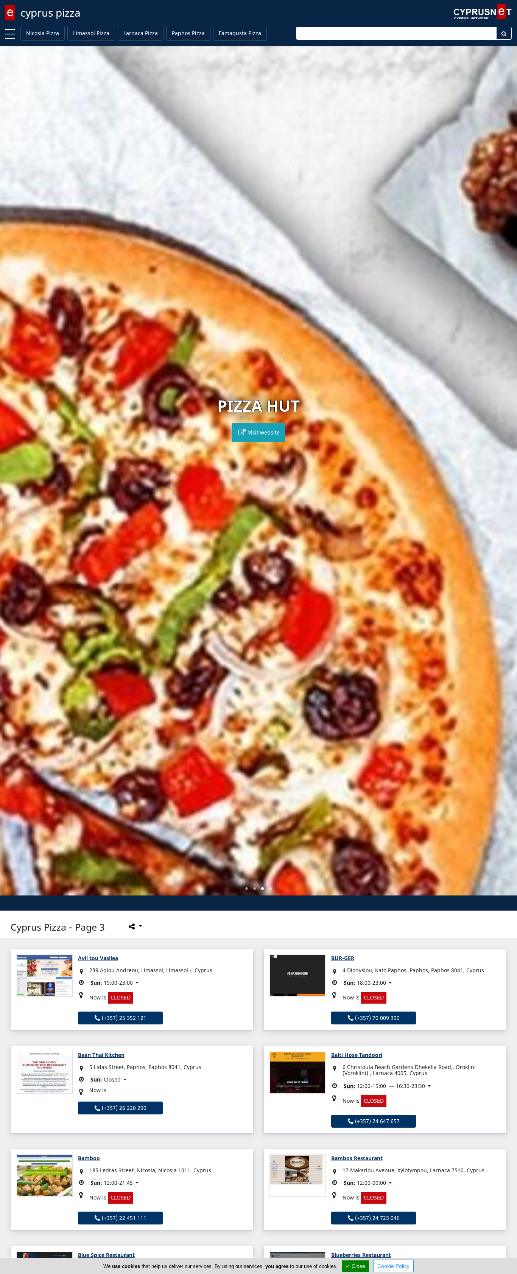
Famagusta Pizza (240, 33)
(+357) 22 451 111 (123, 1217)
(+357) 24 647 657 (376, 1121)
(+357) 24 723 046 (376, 1217)
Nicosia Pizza (42, 33)
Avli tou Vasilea (98, 958)
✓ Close (355, 1266)
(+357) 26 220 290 (123, 1107)
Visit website (263, 432)
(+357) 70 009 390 (376, 1017)
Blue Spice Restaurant (106, 1254)
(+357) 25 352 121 (123, 1017)
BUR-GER (342, 958)
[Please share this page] (134, 926)
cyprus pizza (50, 12)
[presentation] (13, 476)
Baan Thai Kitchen (101, 1054)
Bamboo (89, 1158)
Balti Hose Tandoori (356, 1054)
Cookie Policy (393, 1266)
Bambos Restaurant (357, 1158)
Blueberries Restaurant (361, 1254)
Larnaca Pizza (140, 33)
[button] (247, 888)
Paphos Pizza (188, 33)
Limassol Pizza (91, 33)
